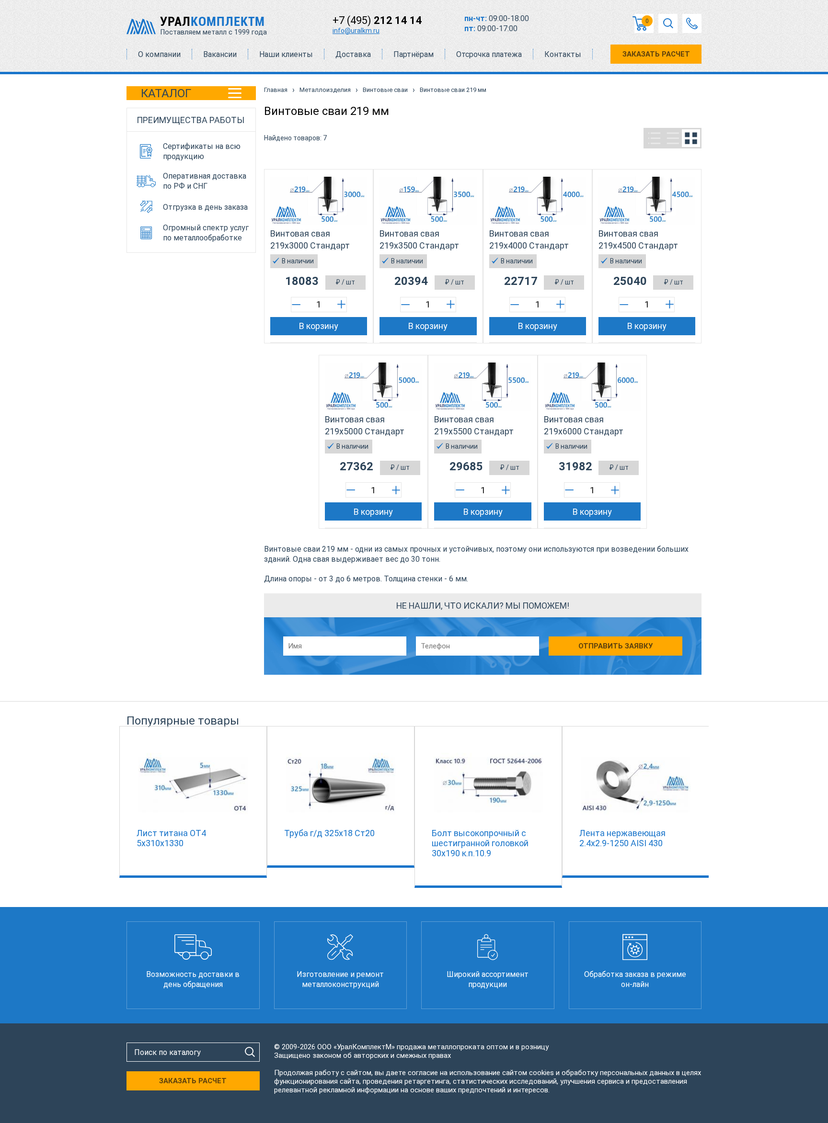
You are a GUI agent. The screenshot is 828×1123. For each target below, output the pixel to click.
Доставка (353, 54)
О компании (159, 54)
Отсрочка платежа (489, 54)
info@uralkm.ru (356, 30)
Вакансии (220, 54)
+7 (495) (377, 20)
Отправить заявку (615, 646)
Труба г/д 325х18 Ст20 (329, 833)
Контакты (562, 54)
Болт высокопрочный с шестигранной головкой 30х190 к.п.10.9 (480, 843)
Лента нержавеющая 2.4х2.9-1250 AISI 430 (622, 838)
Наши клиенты (286, 54)
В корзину (318, 326)
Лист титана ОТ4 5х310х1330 (171, 838)
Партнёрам (413, 54)
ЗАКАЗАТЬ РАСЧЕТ (656, 54)
